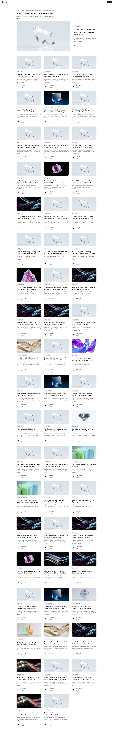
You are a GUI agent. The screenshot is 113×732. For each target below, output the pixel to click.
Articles (56, 2)
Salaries (62, 2)
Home (50, 2)
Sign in (109, 2)
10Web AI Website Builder (27, 10)
